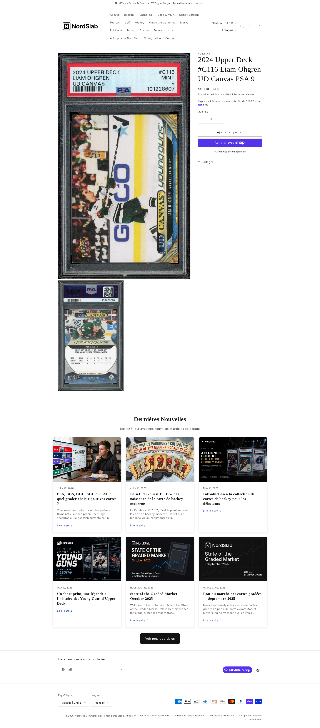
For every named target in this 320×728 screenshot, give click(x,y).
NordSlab (80, 715)
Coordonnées (254, 719)
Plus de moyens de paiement (230, 151)
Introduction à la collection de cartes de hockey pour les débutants (229, 499)
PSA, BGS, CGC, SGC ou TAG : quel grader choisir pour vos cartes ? (86, 499)
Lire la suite (64, 525)
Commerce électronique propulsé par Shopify (111, 715)
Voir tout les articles (160, 638)
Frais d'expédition (208, 94)
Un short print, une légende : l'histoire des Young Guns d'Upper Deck (86, 598)
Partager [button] (207, 162)
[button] (242, 26)
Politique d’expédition (250, 715)
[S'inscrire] (120, 669)
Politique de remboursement (188, 715)
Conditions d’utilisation (221, 715)
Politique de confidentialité (154, 715)
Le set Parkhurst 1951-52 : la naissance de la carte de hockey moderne (156, 499)
